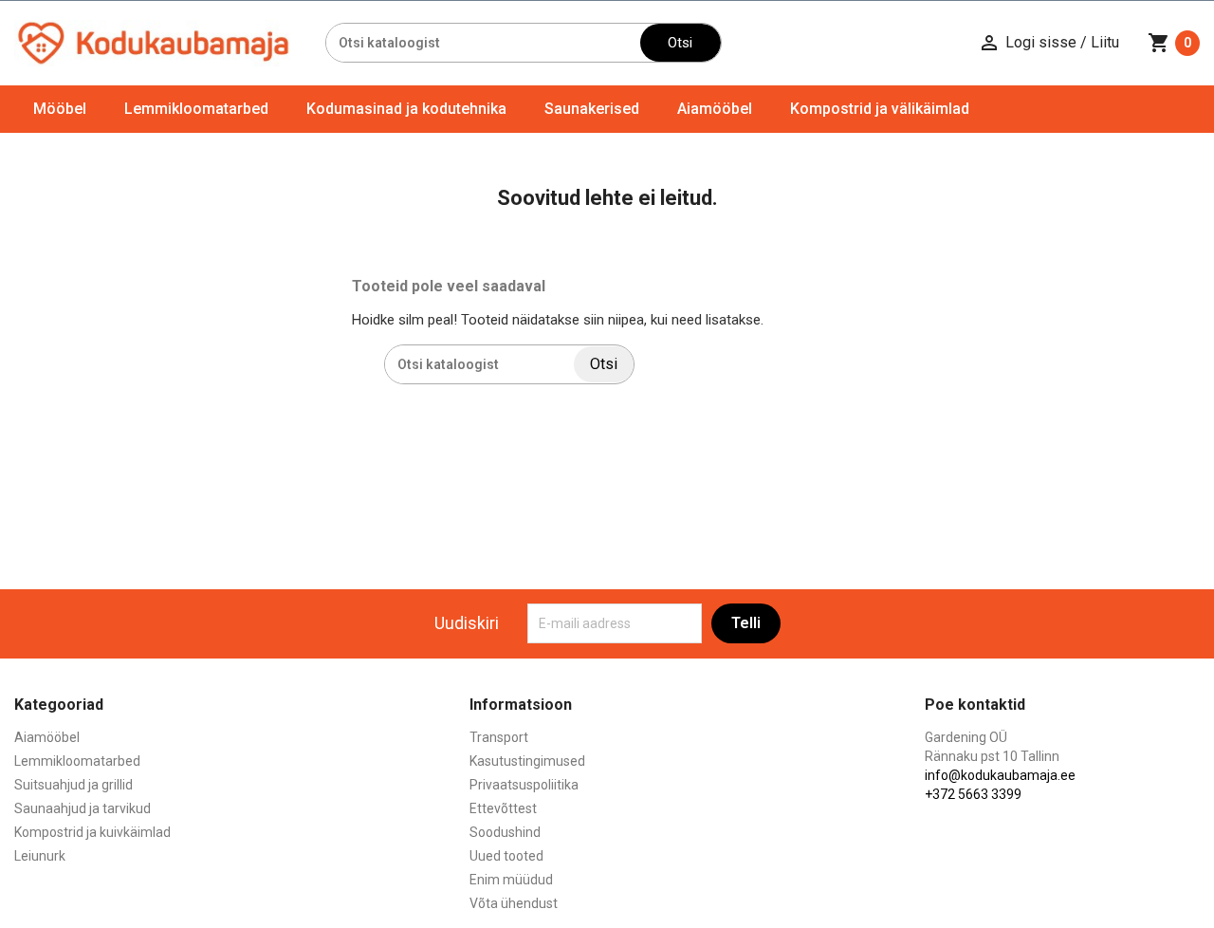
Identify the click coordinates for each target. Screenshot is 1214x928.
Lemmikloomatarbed (196, 109)
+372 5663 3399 (973, 794)
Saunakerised (591, 109)
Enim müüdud (511, 879)
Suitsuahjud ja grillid (73, 784)
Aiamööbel (714, 109)
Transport (498, 737)
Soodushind (505, 832)
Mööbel (59, 109)
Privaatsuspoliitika (524, 784)
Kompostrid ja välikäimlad (879, 109)
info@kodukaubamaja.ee (1000, 775)
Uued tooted (506, 855)
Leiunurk (39, 855)
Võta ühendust (513, 903)
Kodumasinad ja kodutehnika (406, 109)
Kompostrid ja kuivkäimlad (92, 832)
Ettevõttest (503, 808)
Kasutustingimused (527, 761)
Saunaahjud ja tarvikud (82, 808)
